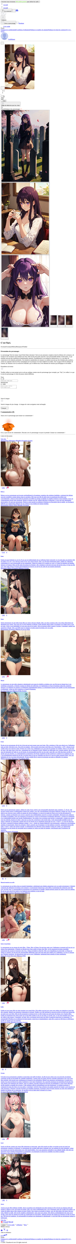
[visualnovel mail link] (6, 1235)
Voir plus (3, 439)
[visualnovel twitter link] (4, 1231)
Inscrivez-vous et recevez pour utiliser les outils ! (20, 1)
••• (2, 98)
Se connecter (7, 11)
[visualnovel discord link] (17, 11)
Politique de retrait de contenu (56, 30)
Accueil (5, 5)
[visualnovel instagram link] (7, 1231)
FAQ (2, 1235)
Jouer (4, 101)
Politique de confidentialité (8, 30)
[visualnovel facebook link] (2, 1231)
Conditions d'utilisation (23, 30)
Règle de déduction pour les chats (10, 104)
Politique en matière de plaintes (39, 30)
